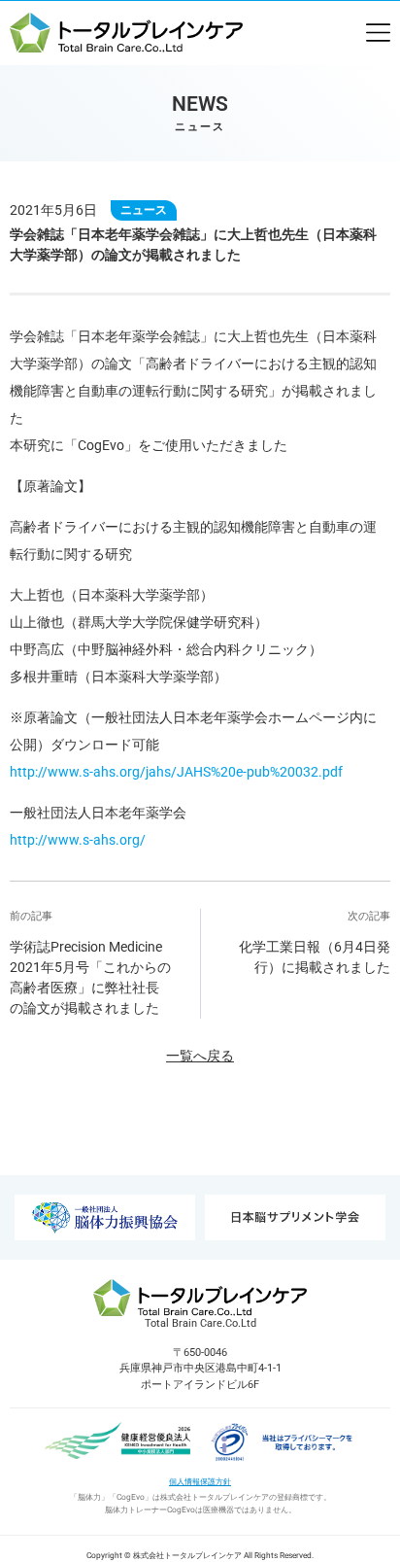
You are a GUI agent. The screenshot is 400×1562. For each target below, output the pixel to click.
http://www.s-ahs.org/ (78, 840)
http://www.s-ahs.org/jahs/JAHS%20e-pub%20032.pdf (176, 772)
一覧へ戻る (200, 1055)
